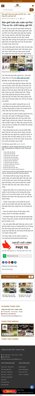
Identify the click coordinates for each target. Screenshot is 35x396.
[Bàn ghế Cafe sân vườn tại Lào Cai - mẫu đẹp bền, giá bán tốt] (26, 287)
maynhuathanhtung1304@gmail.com (12, 316)
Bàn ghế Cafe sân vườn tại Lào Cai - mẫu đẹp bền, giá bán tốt (25, 295)
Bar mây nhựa (4, 384)
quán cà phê (21, 144)
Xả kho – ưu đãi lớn (24, 374)
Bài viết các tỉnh (7, 18)
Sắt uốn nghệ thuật (6, 369)
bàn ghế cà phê (23, 78)
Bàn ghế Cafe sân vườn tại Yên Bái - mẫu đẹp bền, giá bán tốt (8, 295)
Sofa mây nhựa (5, 382)
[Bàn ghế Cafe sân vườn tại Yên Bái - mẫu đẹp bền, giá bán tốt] (9, 287)
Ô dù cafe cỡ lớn (23, 372)
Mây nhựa (3, 379)
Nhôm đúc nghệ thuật (6, 377)
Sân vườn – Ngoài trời (6, 372)
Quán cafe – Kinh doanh (7, 367)
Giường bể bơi (22, 367)
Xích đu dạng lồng (23, 369)
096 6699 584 (6, 357)
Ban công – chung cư (6, 374)
